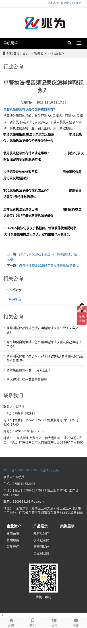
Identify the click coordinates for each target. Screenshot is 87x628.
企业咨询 (14, 290)
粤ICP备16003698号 (17, 470)
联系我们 (13, 547)
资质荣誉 (13, 533)
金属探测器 (41, 553)
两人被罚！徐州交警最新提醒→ (28, 379)
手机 (32, 625)
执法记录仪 (41, 540)
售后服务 (13, 540)
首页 (26, 53)
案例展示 (67, 526)
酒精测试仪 (41, 547)
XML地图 (39, 470)
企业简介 (14, 526)
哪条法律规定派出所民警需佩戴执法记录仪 (49, 265)
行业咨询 (58, 53)
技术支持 (53, 470)
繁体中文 (66, 3)
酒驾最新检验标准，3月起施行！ (29, 370)
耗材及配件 (41, 533)
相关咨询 (40, 53)
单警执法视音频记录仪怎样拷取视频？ (29, 109)
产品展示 (40, 526)
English (76, 3)
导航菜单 (10, 43)
